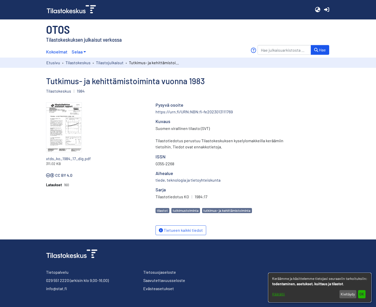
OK (361, 294)
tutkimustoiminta (185, 210)
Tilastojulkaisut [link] (110, 62)
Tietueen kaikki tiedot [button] (183, 230)
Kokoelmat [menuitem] (57, 51)
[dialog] (320, 287)
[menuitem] (79, 51)
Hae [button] (322, 49)
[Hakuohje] (253, 50)
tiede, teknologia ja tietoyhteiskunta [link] (188, 180)
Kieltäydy (348, 294)
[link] (73, 9)
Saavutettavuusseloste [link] (164, 280)
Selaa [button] (77, 51)
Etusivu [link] (53, 62)
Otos (58, 29)
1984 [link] (81, 91)
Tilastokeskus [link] (78, 62)
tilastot (162, 210)
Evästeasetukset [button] (158, 288)
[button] (317, 10)
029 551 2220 (57, 280)
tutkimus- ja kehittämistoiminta (226, 210)
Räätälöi (278, 294)
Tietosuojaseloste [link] (159, 272)
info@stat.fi (56, 288)
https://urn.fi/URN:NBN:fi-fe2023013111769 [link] (194, 111)
